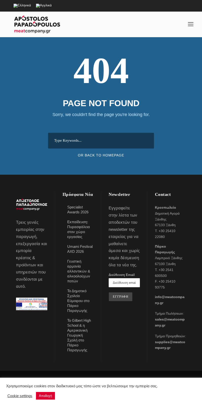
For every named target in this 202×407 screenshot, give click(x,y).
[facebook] (172, 5)
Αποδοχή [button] (45, 396)
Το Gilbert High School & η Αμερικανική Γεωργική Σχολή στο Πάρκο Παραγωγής (79, 335)
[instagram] (189, 5)
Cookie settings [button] (19, 396)
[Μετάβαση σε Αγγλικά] (44, 5)
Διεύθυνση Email (122, 275)
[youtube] (181, 5)
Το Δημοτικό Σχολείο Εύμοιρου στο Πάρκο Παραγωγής (78, 301)
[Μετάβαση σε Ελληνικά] (22, 5)
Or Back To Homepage (101, 155)
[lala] (191, 24)
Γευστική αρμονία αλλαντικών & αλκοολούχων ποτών (78, 271)
